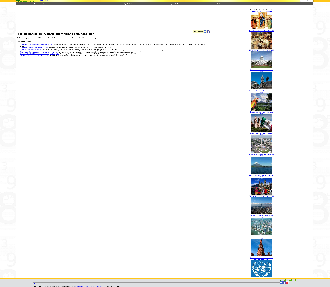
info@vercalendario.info (63, 283)
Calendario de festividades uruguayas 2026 (261, 70)
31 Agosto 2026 (39, 4)
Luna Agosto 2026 (172, 4)
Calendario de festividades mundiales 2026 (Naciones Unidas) (261, 258)
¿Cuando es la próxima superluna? (30, 51)
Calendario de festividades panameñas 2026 (261, 216)
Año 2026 (217, 4)
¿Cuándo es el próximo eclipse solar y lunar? (34, 47)
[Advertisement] (68, 18)
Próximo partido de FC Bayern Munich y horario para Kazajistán (39, 54)
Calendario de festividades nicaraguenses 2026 (261, 154)
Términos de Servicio (50, 283)
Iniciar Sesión (44, 0)
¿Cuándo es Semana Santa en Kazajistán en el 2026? (36, 44)
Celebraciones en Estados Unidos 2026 (261, 50)
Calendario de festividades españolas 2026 (261, 237)
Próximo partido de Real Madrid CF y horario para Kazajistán (38, 52)
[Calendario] (25, 1)
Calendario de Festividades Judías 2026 (261, 31)
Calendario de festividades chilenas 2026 (261, 196)
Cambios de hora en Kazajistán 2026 (31, 55)
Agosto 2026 (128, 4)
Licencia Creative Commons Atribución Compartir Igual (88, 286)
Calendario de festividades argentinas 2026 (261, 133)
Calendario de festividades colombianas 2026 (261, 175)
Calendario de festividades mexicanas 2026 (261, 112)
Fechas (262, 4)
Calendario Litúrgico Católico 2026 (261, 11)
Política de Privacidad (38, 283)
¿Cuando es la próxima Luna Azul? (30, 49)
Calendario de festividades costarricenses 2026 (261, 91)
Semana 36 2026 (83, 4)
